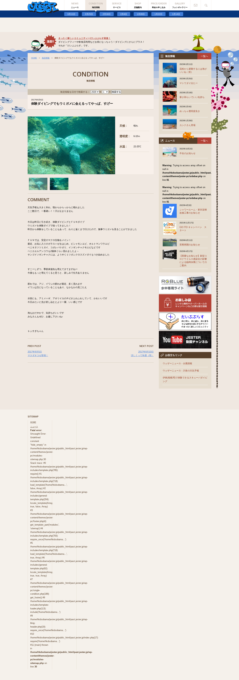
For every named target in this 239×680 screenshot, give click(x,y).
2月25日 (89, 14)
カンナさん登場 (187, 125)
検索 (206, 5)
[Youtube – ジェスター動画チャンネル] (185, 346)
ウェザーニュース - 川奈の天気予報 (181, 370)
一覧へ (204, 56)
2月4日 (123, 14)
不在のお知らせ (187, 153)
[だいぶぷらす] (185, 328)
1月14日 (176, 14)
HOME (34, 58)
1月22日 (158, 14)
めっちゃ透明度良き (190, 111)
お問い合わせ (195, 5)
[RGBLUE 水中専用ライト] (185, 291)
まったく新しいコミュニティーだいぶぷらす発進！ (84, 38)
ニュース (34, 427)
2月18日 (107, 14)
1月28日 (141, 14)
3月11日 (71, 14)
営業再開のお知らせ (190, 244)
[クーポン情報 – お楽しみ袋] (185, 309)
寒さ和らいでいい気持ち (192, 97)
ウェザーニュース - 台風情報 (177, 363)
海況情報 (46, 58)
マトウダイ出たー (189, 83)
